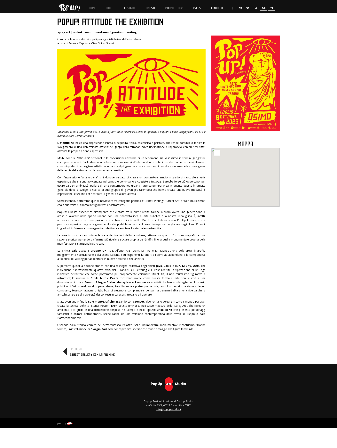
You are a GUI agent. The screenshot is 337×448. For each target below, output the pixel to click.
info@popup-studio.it (168, 409)
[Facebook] (232, 8)
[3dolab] (70, 423)
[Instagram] (239, 8)
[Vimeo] (247, 8)
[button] (245, 174)
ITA (271, 8)
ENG (264, 8)
